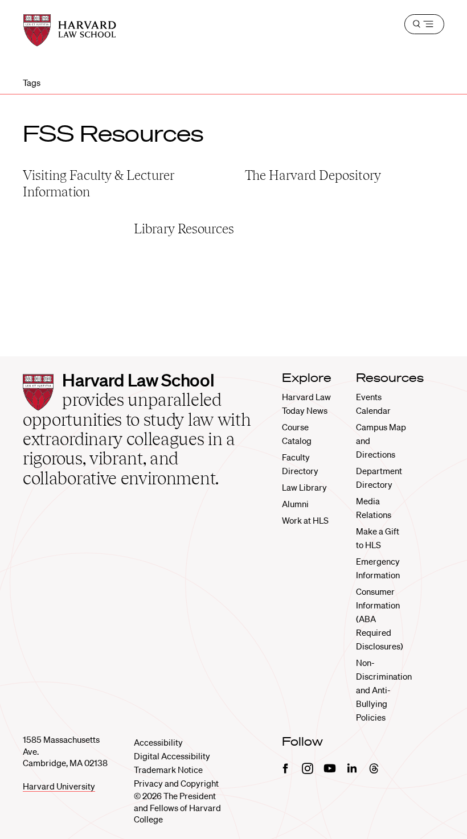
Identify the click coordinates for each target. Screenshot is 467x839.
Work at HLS (305, 520)
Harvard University (59, 786)
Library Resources (184, 228)
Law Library (304, 487)
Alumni (295, 503)
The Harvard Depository (313, 175)
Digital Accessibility (172, 756)
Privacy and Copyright (176, 783)
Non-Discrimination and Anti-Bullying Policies (384, 690)
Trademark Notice (168, 769)
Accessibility (158, 742)
